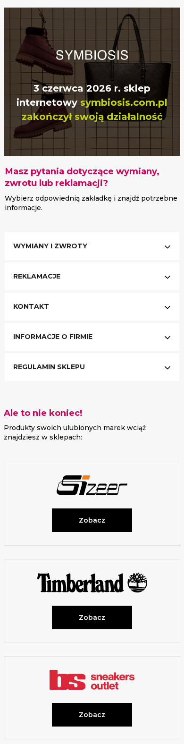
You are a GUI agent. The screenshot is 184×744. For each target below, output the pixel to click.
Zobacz (92, 520)
